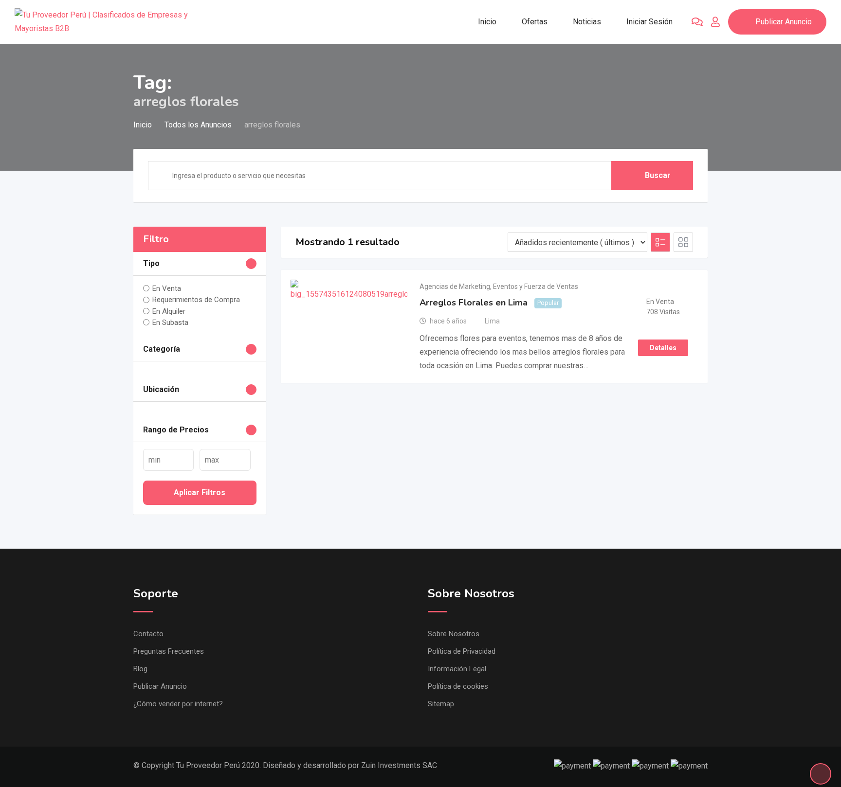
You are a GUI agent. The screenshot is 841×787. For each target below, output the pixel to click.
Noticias (587, 21)
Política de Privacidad (461, 651)
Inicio (487, 21)
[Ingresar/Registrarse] (715, 22)
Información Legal (457, 668)
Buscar (658, 175)
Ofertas (535, 21)
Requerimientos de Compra (196, 299)
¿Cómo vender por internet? (178, 703)
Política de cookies (458, 686)
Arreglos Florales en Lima (474, 302)
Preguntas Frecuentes (168, 651)
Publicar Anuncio (783, 21)
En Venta (166, 288)
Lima (492, 321)
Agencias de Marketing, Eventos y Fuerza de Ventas (499, 286)
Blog (140, 668)
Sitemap (441, 703)
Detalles (663, 348)
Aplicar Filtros (199, 492)
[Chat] (697, 22)
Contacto (148, 633)
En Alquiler (168, 311)
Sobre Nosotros (453, 633)
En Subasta (170, 322)
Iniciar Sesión (649, 21)
